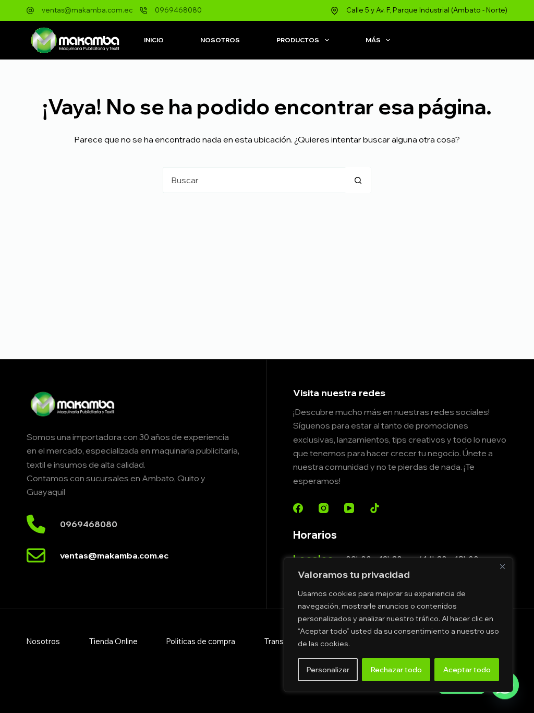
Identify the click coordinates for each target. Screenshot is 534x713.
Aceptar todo (467, 669)
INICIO (154, 40)
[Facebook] (298, 508)
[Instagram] (324, 508)
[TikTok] (375, 508)
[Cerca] (502, 566)
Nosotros (220, 40)
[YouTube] (349, 508)
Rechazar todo (396, 669)
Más (373, 40)
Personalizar (328, 669)
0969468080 (178, 10)
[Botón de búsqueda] (358, 180)
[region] (398, 624)
